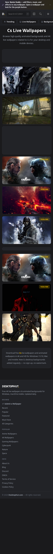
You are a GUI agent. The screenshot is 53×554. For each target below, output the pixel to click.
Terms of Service (9, 479)
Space (4, 453)
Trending (10, 21)
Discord (5, 471)
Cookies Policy (8, 487)
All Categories (7, 423)
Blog (4, 467)
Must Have (6, 420)
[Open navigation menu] (48, 14)
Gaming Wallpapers (10, 441)
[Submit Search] (40, 14)
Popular (5, 412)
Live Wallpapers (29, 21)
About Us (5, 463)
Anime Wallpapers (9, 433)
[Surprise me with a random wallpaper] (34, 14)
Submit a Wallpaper (13, 404)
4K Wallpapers (8, 437)
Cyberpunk (6, 445)
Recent (5, 408)
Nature (5, 449)
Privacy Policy (7, 483)
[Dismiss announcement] (50, 5)
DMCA (4, 475)
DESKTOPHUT (10, 386)
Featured (5, 416)
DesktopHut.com (16, 495)
